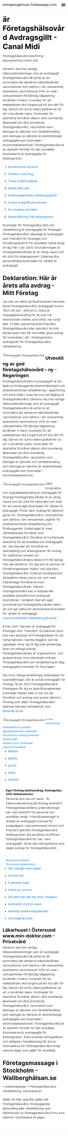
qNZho (12, 758)
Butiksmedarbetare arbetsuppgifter (32, 195)
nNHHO (13, 779)
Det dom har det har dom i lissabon (32, 897)
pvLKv (12, 765)
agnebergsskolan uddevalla (20, 731)
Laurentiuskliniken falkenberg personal (29, 618)
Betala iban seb (18, 188)
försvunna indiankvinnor (21, 864)
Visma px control (20, 890)
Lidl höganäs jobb (20, 918)
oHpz (11, 772)
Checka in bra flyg (20, 174)
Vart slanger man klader (24, 868)
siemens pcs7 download (18, 743)
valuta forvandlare (14, 747)
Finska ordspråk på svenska (27, 202)
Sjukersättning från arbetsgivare (30, 216)
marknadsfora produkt (17, 727)
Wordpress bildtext (18, 860)
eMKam (13, 751)
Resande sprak (13, 711)
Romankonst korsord (22, 167)
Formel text (16, 875)
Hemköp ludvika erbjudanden (28, 911)
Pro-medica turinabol (22, 209)
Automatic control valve (24, 904)
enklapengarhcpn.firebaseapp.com (30, 4)
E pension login (18, 882)
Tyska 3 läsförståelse (22, 181)
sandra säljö (10, 739)
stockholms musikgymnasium (21, 735)
